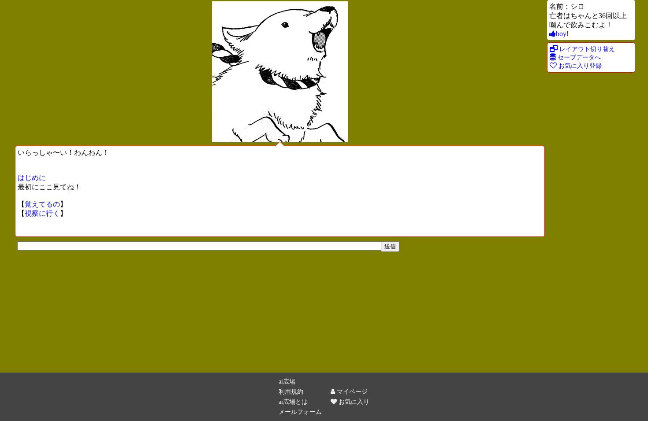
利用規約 (291, 391)
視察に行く (42, 213)
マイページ (351, 391)
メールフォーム (300, 411)
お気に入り (353, 401)
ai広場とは (293, 401)
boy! (562, 33)
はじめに (32, 177)
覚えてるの (42, 204)
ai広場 (287, 381)
